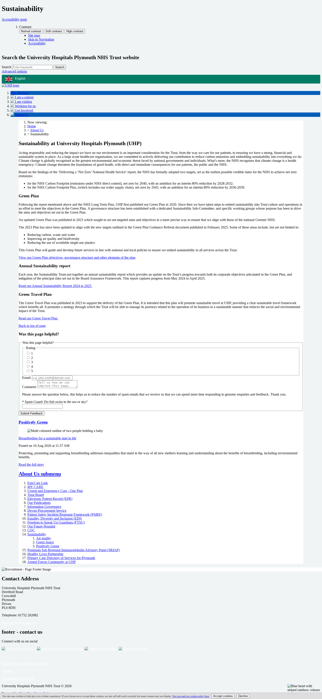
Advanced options (14, 71)
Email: (26, 378)
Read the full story (31, 464)
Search (6, 67)
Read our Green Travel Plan (38, 318)
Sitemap (7, 671)
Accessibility (37, 43)
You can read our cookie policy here (190, 696)
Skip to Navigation (41, 39)
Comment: (29, 387)
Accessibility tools (14, 19)
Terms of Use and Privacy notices (25, 663)
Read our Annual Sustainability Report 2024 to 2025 (55, 286)
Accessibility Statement (18, 678)
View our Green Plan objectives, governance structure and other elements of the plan (77, 257)
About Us (37, 130)
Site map (34, 35)
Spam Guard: (56, 402)
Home (31, 126)
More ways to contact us (18, 622)
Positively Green (33, 422)
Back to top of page (32, 326)
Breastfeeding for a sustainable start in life (47, 438)
